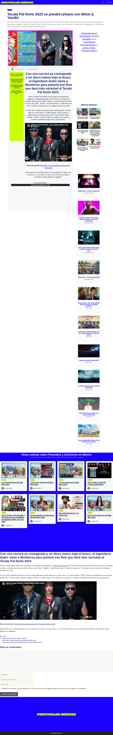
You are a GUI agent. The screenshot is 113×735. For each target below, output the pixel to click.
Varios (4, 636)
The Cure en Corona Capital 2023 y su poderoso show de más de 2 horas (88, 249)
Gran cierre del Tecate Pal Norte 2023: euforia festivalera (17, 86)
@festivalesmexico (89, 33)
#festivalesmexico (88, 45)
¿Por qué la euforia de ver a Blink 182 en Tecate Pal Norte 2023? (22, 642)
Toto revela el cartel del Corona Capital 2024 (82, 132)
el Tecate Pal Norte (42, 99)
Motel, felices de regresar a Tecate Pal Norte (16, 92)
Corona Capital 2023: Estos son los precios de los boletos (88, 441)
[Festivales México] (17, 2)
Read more (52, 26)
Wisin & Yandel (18, 75)
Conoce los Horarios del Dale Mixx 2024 (82, 117)
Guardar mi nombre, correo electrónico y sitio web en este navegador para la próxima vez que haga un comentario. (44, 688)
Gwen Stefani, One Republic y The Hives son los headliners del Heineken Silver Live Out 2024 (95, 133)
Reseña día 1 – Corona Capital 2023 (88, 277)
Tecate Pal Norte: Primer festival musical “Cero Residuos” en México (16, 81)
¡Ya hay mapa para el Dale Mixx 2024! (94, 117)
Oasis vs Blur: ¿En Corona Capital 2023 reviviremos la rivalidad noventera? (88, 304)
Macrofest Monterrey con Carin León (94, 147)
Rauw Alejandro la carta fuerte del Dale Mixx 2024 (82, 149)
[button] (103, 2)
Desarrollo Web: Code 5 (56, 733)
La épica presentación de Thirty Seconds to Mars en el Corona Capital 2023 (88, 219)
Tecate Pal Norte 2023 (36, 185)
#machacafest (89, 42)
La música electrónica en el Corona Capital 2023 (88, 386)
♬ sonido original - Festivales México (89, 48)
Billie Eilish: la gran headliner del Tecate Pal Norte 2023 (34, 624)
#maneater (86, 39)
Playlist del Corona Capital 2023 (88, 360)
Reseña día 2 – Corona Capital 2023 (88, 191)
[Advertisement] (17, 118)
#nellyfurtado (84, 36)
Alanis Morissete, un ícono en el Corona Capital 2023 (89, 413)
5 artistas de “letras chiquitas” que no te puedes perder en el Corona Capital (88, 333)
